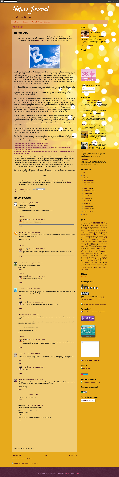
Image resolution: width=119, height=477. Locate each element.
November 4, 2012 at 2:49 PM (31, 203)
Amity (20, 314)
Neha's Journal (30, 10)
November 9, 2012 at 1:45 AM (35, 379)
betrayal (94, 228)
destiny (88, 234)
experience (86, 238)
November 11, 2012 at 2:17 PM (34, 405)
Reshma (21, 354)
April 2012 (87, 203)
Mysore (87, 253)
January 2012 (88, 211)
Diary (95, 234)
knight (94, 246)
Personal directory (85, 369)
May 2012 (87, 201)
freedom (88, 239)
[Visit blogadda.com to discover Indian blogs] (84, 374)
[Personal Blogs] (86, 368)
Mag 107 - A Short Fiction (95, 142)
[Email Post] (33, 189)
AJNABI (21, 288)
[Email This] (37, 189)
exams (105, 236)
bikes (99, 228)
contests (83, 232)
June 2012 (87, 198)
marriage (96, 250)
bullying (82, 230)
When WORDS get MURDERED (90, 101)
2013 (84, 175)
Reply (20, 213)
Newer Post (16, 455)
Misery (103, 251)
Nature (98, 253)
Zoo (86, 269)
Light (89, 248)
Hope (87, 245)
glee (90, 241)
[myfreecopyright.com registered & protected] (93, 304)
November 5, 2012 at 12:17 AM (34, 263)
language (100, 246)
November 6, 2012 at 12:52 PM (31, 288)
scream (91, 262)
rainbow (103, 257)
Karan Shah (22, 263)
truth (104, 267)
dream (82, 236)
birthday (104, 228)
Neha (24, 219)
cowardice (91, 232)
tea (104, 265)
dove (104, 234)
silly (106, 262)
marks (91, 250)
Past (90, 255)
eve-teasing (99, 236)
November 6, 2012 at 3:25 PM (30, 314)
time (94, 267)
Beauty (82, 228)
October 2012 (88, 188)
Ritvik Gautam (23, 379)
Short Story (98, 262)
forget (84, 239)
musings (82, 253)
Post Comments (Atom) (26, 459)
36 (85, 74)
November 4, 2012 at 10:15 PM (32, 232)
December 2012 (88, 180)
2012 (84, 178)
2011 (84, 214)
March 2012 (87, 206)
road (86, 262)
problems (85, 257)
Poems (25, 22)
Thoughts (83, 267)
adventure (98, 225)
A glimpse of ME (99, 223)
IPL (83, 246)
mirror (98, 251)
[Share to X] (40, 189)
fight (99, 238)
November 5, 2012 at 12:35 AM (37, 276)
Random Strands (86, 259)
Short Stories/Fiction (41, 22)
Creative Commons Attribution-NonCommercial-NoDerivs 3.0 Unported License (93, 298)
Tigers (89, 267)
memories (102, 250)
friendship (94, 239)
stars (95, 264)
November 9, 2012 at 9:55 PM (31, 395)
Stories (100, 264)
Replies (22, 216)
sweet (101, 265)
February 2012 (88, 208)
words (82, 269)
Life (84, 248)
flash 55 (104, 238)
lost (94, 248)
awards (91, 227)
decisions (83, 234)
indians (99, 244)
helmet (100, 243)
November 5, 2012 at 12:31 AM (37, 249)
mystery (93, 253)
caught (93, 230)
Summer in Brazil (86, 151)
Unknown (21, 232)
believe (88, 228)
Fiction (93, 238)
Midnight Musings (85, 251)
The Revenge (85, 108)
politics (105, 255)
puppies (92, 257)
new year (104, 253)
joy (90, 246)
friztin (67, 473)
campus (88, 230)
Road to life (85, 159)
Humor (93, 245)
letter (105, 246)
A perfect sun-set (93, 132)
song (88, 264)
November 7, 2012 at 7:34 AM (37, 367)
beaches (103, 227)
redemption (85, 260)
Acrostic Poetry (89, 225)
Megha (20, 203)
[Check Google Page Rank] (84, 392)
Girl (86, 241)
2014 (84, 172)
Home (16, 22)
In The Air (86, 185)
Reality (97, 259)
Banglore (97, 227)
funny (103, 239)
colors (103, 230)
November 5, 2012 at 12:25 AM (37, 219)
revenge (103, 260)
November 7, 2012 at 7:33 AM (37, 339)
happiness (88, 243)
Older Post (73, 455)
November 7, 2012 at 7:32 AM (37, 302)
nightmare (85, 255)
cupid (19, 192)
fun (99, 239)
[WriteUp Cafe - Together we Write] (88, 337)
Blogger (79, 473)
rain (98, 257)
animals (105, 225)
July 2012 (87, 196)
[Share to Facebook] (42, 189)
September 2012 (88, 190)
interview (105, 244)
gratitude (95, 241)
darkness (103, 232)
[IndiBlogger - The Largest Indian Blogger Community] (88, 321)
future (82, 241)
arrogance (85, 227)
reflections (92, 260)
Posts (85, 88)
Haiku (101, 241)
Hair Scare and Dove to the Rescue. (91, 116)
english (93, 236)
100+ (82, 223)
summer (84, 265)
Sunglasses (95, 265)
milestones (92, 251)
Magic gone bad (84, 250)
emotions (24, 192)
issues (87, 246)
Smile (84, 264)
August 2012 (87, 193)
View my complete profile (87, 45)
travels (99, 267)
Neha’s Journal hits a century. (90, 124)
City (98, 230)
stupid (105, 264)
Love (29, 192)
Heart (94, 243)
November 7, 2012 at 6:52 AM (32, 354)
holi (104, 243)
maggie (103, 248)
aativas (20, 395)
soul (92, 264)
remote (98, 260)
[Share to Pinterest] (44, 189)
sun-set (89, 265)
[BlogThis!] (39, 189)
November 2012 (88, 182)
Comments (86, 91)
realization (104, 259)
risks (82, 262)
